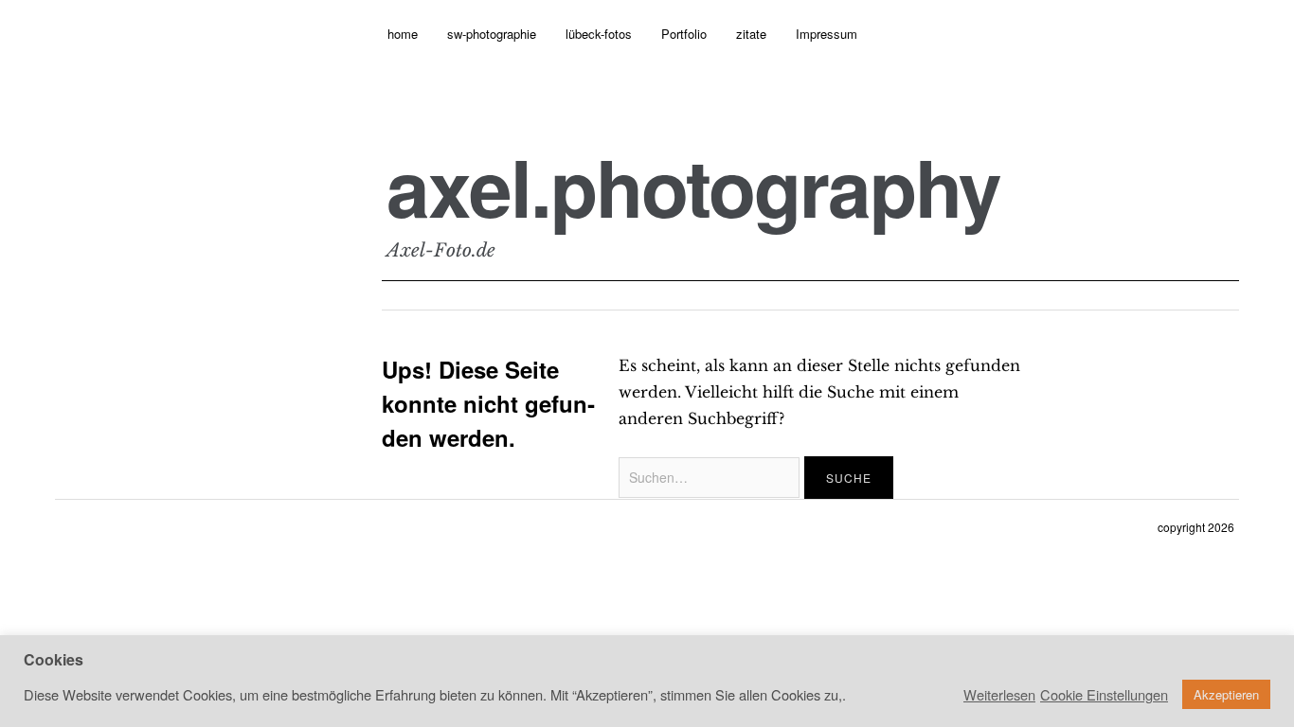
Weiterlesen (999, 694)
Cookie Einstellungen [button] (1104, 694)
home (402, 34)
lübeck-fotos (599, 34)
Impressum (826, 34)
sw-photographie (491, 34)
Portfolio (684, 34)
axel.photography (693, 186)
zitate (751, 34)
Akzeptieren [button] (1226, 694)
